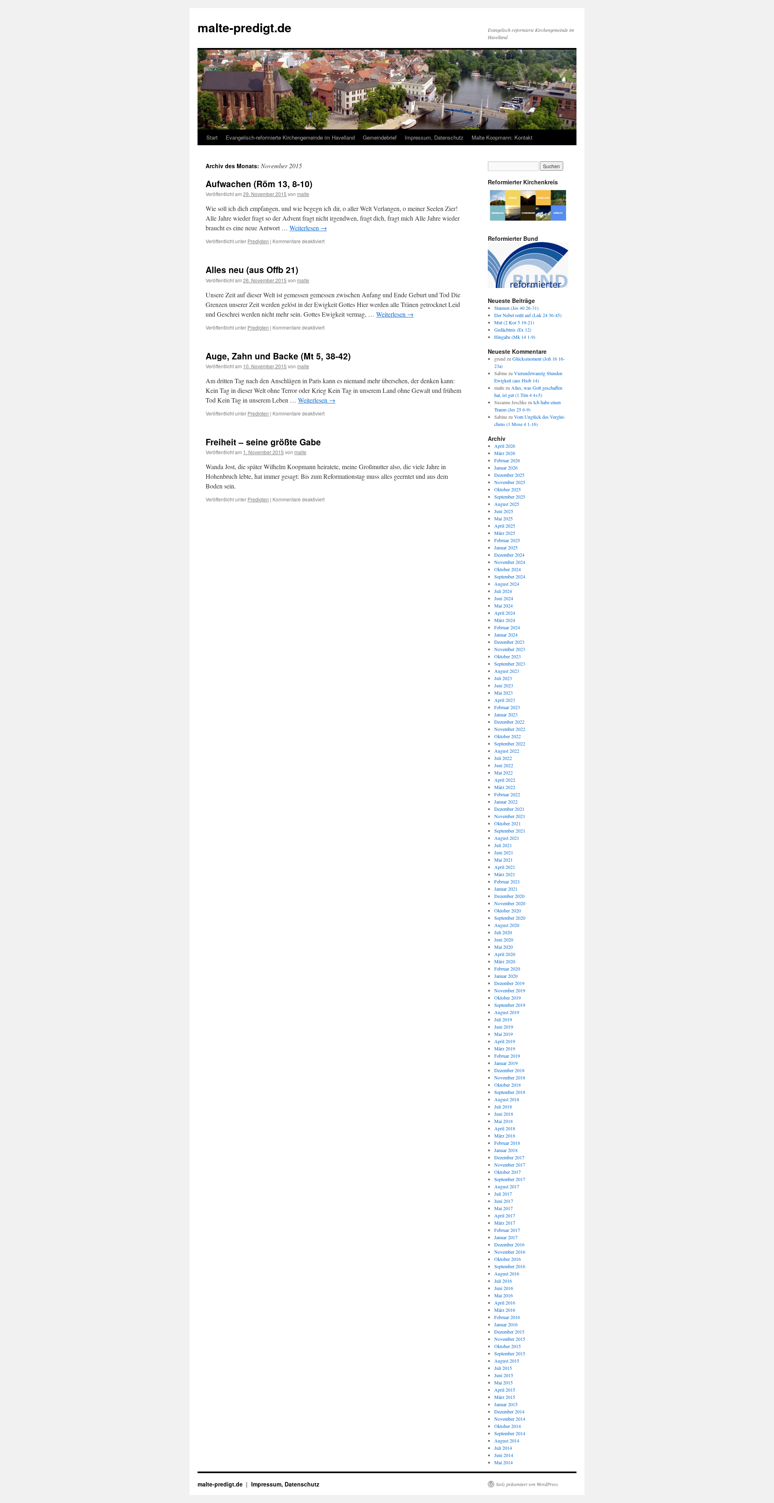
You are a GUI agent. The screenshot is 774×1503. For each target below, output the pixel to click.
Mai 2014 (503, 1462)
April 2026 (504, 446)
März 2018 (504, 1135)
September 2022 (509, 743)
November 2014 (509, 1418)
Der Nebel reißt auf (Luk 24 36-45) (528, 315)
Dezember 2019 (509, 983)
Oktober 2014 (507, 1426)
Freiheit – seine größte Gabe (263, 442)
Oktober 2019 (507, 997)
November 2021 (509, 816)
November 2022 (509, 729)
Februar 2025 (507, 540)
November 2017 (509, 1164)
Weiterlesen (308, 227)
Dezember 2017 (509, 1157)
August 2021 (506, 838)
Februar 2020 (507, 968)
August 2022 (506, 750)
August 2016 (506, 1273)
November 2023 (509, 649)
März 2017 (504, 1222)
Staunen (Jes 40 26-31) (516, 308)
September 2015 (509, 1353)
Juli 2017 (503, 1193)
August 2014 (506, 1440)
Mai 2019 (503, 1034)
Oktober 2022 (507, 736)
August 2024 (506, 583)
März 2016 (504, 1310)
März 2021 (504, 874)
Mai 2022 (503, 772)
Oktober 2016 (507, 1259)
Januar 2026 (506, 467)
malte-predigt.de (244, 27)
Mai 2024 (503, 605)
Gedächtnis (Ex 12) (512, 329)
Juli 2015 (503, 1368)
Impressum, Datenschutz (434, 137)
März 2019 (504, 1048)
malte (303, 193)
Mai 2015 (503, 1382)
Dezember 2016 (509, 1244)
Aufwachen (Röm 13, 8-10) (259, 183)
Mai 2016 (503, 1295)
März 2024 (504, 620)
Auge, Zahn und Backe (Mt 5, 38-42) (278, 356)
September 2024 (509, 576)
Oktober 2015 (507, 1346)
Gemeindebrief (380, 137)
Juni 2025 (503, 511)
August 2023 (506, 671)
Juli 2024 (503, 591)
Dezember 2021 (509, 809)
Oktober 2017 (507, 1172)
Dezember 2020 (509, 896)
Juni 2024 (503, 598)
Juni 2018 (503, 1114)
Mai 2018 (503, 1121)
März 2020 (504, 961)
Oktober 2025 (507, 489)
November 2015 (509, 1339)
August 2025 (506, 504)
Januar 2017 (506, 1237)
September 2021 (509, 830)
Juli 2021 (503, 845)
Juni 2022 (503, 765)
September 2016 (509, 1266)
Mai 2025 (503, 518)
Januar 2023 (506, 714)
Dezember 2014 (509, 1411)
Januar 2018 (506, 1150)
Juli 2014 (503, 1448)
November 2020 (509, 903)
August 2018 (506, 1099)
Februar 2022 (507, 794)
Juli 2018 (503, 1106)
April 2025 (504, 525)
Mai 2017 (503, 1208)
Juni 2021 (503, 852)
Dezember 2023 (509, 642)
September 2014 (509, 1433)
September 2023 (509, 663)
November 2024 (509, 562)
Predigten (258, 241)
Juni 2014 (503, 1455)
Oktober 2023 (507, 656)
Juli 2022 (503, 758)
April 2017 (504, 1215)
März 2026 (504, 453)
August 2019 (506, 1012)
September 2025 (509, 496)
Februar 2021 (507, 881)
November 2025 (509, 482)
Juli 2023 (503, 678)
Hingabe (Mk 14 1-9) (514, 337)
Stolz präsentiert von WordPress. (527, 1484)
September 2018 (509, 1092)
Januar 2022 (506, 801)
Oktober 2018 (507, 1084)
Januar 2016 (506, 1324)
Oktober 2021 (507, 823)
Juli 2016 (503, 1281)
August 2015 (506, 1360)
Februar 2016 (507, 1317)
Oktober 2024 (507, 569)
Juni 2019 (503, 1026)
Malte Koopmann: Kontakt (502, 137)
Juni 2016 (503, 1288)
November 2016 (509, 1251)
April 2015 (504, 1389)
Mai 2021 (503, 859)
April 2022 (504, 780)
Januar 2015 (506, 1404)
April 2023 (504, 700)
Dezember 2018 (509, 1070)
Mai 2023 (503, 692)
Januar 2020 (506, 976)
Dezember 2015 (509, 1331)
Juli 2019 (503, 1019)
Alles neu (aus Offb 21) (252, 269)
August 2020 (506, 925)
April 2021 (504, 867)
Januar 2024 (506, 634)
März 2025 (504, 533)
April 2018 (504, 1128)
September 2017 (509, 1179)
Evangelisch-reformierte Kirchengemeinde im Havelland (290, 137)
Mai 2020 (503, 947)
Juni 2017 (503, 1201)
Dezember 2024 (509, 554)
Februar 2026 (507, 460)
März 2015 (504, 1397)
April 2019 (504, 1041)
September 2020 (509, 917)
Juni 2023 (503, 685)
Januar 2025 (506, 547)
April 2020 (504, 954)
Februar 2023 (507, 707)
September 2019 (509, 1005)
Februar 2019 (507, 1055)
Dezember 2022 (509, 721)
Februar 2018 (507, 1143)
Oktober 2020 (507, 910)
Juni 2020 (503, 939)
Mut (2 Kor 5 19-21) (514, 322)
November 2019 (509, 990)
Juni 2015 (503, 1375)
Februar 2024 (507, 627)
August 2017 (506, 1186)
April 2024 (504, 613)
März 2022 (504, 787)
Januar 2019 (506, 1063)
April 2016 (504, 1302)
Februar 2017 (507, 1230)
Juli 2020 (503, 932)
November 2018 (509, 1077)
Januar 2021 (506, 888)
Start (212, 137)
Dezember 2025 (509, 475)
